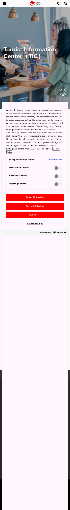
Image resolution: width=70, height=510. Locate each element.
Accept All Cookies (35, 206)
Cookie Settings (35, 223)
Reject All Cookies (35, 197)
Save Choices (35, 215)
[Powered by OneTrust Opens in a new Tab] (53, 233)
